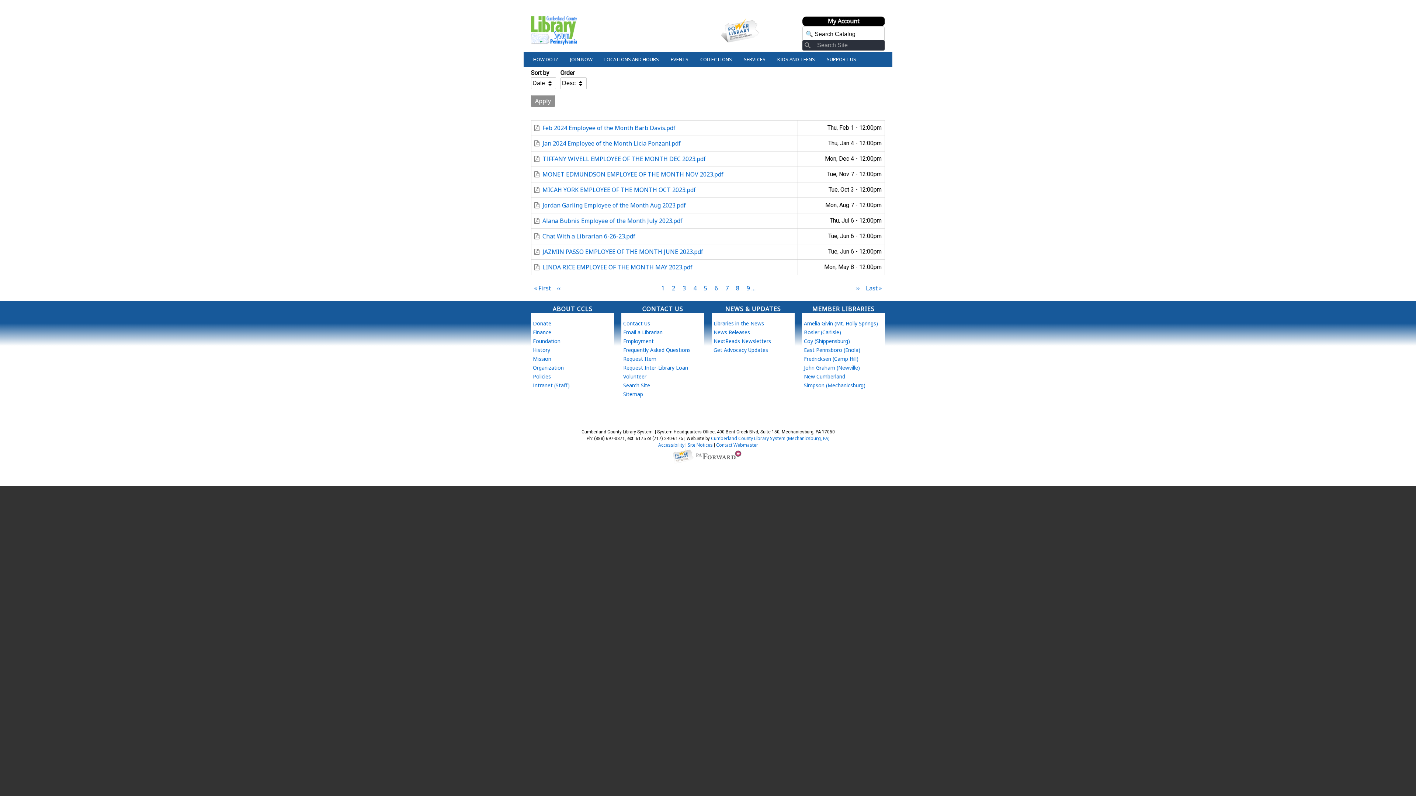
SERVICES (755, 59)
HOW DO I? (545, 59)
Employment (638, 341)
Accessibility (671, 445)
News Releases (732, 332)
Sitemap (633, 394)
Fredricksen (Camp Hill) (831, 358)
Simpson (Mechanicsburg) (834, 385)
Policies (542, 376)
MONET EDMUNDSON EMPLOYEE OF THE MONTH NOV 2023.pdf (632, 174)
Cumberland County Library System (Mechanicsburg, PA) (770, 438)
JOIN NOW (581, 59)
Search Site (636, 385)
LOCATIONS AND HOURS (631, 59)
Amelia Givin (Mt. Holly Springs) (841, 323)
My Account (844, 21)
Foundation (546, 341)
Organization (548, 367)
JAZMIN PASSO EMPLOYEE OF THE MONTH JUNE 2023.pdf (622, 252)
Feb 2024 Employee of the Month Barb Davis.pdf (609, 128)
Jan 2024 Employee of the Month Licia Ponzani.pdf (611, 143)
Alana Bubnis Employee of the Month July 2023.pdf (612, 221)
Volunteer (634, 376)
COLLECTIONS (716, 59)
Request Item (639, 358)
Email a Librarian (643, 332)
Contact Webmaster (737, 445)
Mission (542, 358)
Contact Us (636, 323)
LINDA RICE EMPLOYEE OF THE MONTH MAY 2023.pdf (617, 267)
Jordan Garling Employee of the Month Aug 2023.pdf (614, 205)
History (541, 349)
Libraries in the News (739, 323)
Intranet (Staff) (551, 385)
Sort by (540, 72)
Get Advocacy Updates (741, 349)
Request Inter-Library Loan (655, 367)
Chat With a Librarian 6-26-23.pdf (588, 236)
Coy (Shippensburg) (827, 341)
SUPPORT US (841, 59)
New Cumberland (824, 376)
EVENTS (679, 59)
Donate (542, 323)
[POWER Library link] (683, 456)
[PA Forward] (719, 456)
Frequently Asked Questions (657, 349)
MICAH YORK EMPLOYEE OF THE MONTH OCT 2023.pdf (619, 190)
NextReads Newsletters (742, 341)
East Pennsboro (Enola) (832, 349)
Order (567, 72)
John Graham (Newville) (832, 367)
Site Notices (700, 445)
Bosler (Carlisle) (822, 332)
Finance (542, 332)
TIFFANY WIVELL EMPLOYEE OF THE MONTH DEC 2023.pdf (624, 159)
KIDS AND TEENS (796, 59)
